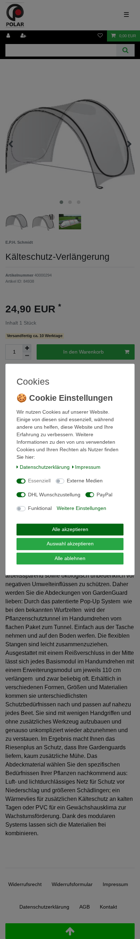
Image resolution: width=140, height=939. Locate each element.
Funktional (40, 508)
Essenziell (39, 481)
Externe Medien (85, 481)
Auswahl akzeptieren (70, 544)
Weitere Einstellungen (81, 508)
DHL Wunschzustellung (54, 494)
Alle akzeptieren (70, 529)
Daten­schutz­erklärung (45, 467)
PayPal (104, 494)
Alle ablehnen (70, 558)
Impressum (88, 467)
